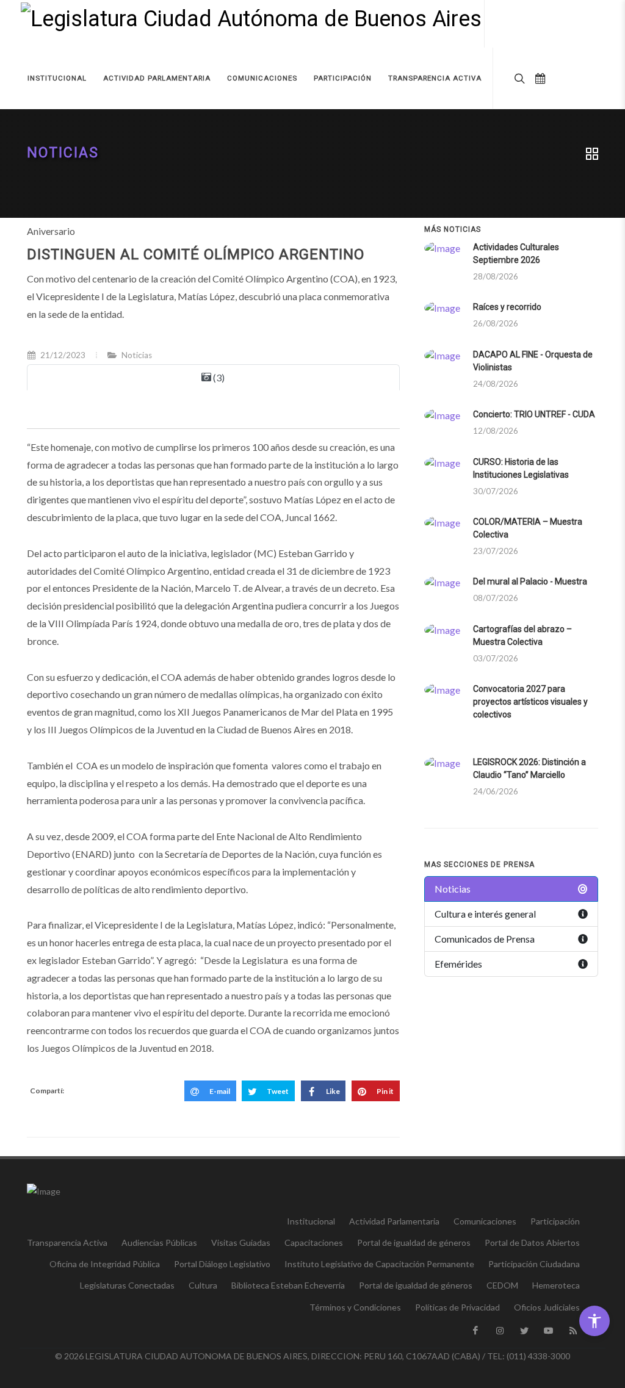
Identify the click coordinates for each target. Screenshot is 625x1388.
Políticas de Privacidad (457, 1307)
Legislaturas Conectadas (127, 1285)
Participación (555, 1221)
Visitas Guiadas (240, 1242)
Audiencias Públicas (159, 1242)
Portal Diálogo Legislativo (222, 1264)
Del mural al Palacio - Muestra (530, 581)
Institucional (311, 1221)
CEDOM (502, 1285)
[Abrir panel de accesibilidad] (594, 1321)
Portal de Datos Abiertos (532, 1242)
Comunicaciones (484, 1221)
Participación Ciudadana (534, 1264)
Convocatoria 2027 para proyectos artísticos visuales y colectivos (530, 701)
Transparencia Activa (67, 1242)
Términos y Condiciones (355, 1307)
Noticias (63, 153)
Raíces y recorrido (507, 307)
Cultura (203, 1285)
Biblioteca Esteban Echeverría (288, 1285)
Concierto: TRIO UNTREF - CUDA (534, 414)
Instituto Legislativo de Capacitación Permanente (379, 1264)
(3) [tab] (218, 377)
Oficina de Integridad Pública (104, 1264)
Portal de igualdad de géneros (414, 1242)
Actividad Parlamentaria (394, 1221)
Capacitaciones (313, 1242)
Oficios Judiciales (547, 1307)
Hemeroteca (556, 1285)
